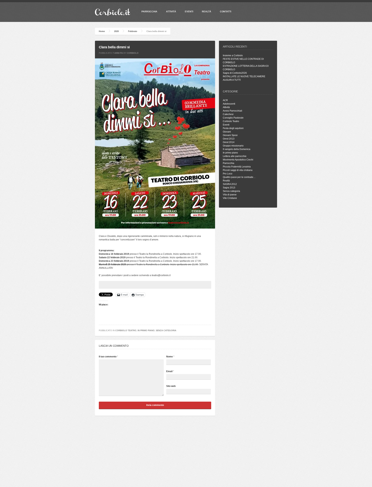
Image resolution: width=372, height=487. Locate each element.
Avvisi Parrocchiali (232, 110)
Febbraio (132, 31)
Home (102, 31)
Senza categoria (166, 330)
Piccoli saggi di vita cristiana (237, 170)
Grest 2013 (228, 138)
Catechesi (228, 114)
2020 (116, 31)
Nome (170, 356)
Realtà (206, 11)
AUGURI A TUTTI (232, 80)
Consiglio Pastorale (233, 117)
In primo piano (146, 330)
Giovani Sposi (230, 135)
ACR (225, 100)
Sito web (171, 386)
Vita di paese (230, 194)
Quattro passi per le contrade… (239, 177)
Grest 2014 (228, 142)
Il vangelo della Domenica (236, 149)
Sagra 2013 (229, 187)
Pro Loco (227, 173)
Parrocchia (228, 163)
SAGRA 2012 (230, 184)
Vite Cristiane (230, 198)
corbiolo (133, 53)
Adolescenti (229, 103)
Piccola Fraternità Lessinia (237, 166)
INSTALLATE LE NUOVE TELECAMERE (244, 76)
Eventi (189, 11)
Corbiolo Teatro (125, 330)
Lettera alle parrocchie (234, 156)
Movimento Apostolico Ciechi (238, 159)
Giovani (227, 131)
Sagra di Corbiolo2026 (235, 73)
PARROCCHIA (149, 11)
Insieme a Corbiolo (233, 55)
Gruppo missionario (233, 145)
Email (170, 371)
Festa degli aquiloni (233, 128)
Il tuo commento (108, 356)
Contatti (225, 11)
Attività (171, 11)
